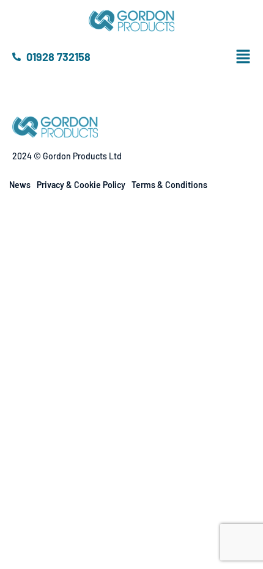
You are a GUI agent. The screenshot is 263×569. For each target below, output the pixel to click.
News (20, 184)
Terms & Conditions (169, 184)
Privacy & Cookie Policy (81, 184)
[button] (253, 57)
